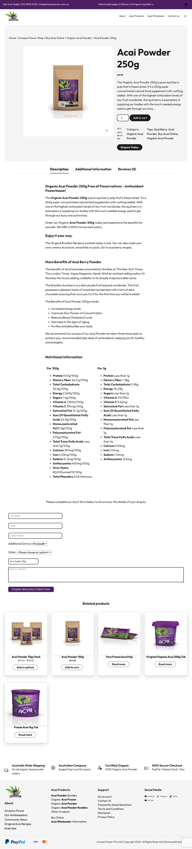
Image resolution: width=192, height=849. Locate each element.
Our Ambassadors (15, 815)
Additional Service (20, 543)
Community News (15, 819)
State (12, 552)
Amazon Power (14, 810)
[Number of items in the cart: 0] (185, 16)
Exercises (10, 828)
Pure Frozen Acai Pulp (119, 657)
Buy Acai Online (55, 38)
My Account (105, 796)
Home (12, 38)
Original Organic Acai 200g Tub (166, 657)
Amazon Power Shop (31, 38)
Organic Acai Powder (79, 38)
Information (69, 821)
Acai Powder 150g (73, 657)
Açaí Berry (160, 129)
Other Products (60, 811)
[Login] (186, 4)
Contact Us (104, 800)
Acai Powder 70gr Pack (26, 657)
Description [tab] (59, 169)
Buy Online (57, 817)
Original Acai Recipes (17, 824)
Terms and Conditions (111, 809)
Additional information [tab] (93, 169)
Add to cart (140, 118)
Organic (63, 799)
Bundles (64, 795)
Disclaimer (104, 813)
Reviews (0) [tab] (127, 169)
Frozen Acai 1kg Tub (26, 727)
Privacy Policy (106, 817)
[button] (106, 130)
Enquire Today (130, 147)
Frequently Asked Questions (115, 804)
